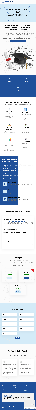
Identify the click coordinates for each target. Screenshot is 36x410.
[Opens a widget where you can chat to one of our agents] (29, 405)
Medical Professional (19, 14)
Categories (3, 389)
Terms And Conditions (27, 389)
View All (17, 337)
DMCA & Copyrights (27, 390)
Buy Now (9, 278)
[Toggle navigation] (33, 2)
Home (14, 14)
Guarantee (14, 390)
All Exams (3, 390)
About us (14, 389)
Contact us (15, 387)
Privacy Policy (26, 387)
